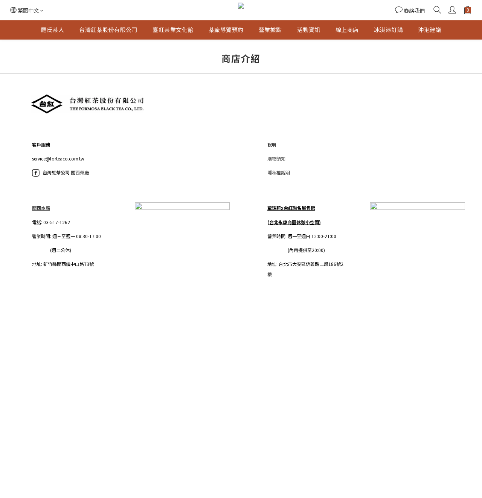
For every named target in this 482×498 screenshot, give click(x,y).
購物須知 (276, 158)
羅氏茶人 (52, 30)
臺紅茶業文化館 (173, 30)
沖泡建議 (429, 30)
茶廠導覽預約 (226, 30)
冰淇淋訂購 (388, 30)
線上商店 (347, 30)
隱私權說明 (278, 172)
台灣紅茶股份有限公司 (108, 30)
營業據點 (270, 30)
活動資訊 (308, 30)
